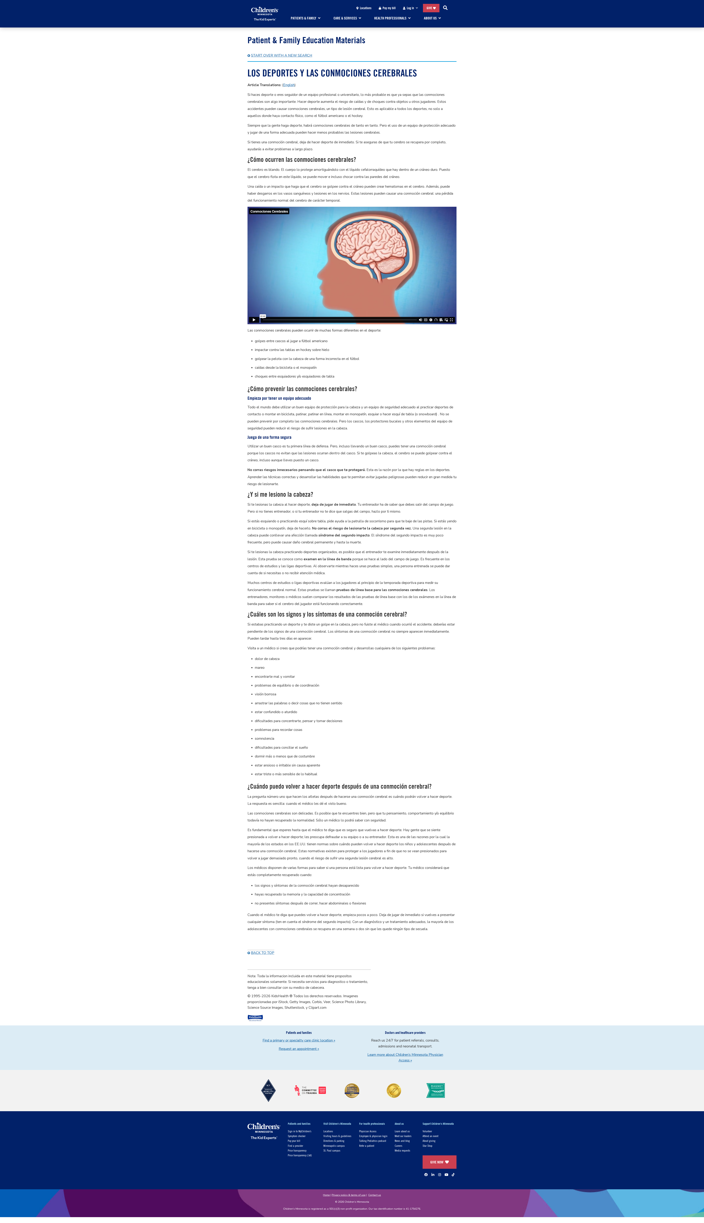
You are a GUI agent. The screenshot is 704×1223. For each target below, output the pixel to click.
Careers (398, 1145)
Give (429, 8)
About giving (429, 1140)
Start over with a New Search (281, 55)
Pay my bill (389, 8)
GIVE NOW (436, 1162)
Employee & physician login (373, 1136)
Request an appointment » (299, 1049)
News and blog (402, 1140)
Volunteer (427, 1131)
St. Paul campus (331, 1150)
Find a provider (295, 1145)
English (289, 85)
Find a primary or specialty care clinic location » (299, 1040)
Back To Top (262, 952)
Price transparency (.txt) (300, 1155)
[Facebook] (426, 1174)
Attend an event (430, 1136)
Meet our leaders (403, 1136)
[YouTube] (446, 1174)
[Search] (445, 8)
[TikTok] (453, 1174)
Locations (365, 8)
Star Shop (427, 1145)
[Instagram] (439, 1174)
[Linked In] (432, 1174)
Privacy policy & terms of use (349, 1195)
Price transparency (297, 1150)
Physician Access (367, 1131)
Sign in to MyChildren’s (299, 1131)
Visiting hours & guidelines (337, 1136)
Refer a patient (366, 1145)
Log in (410, 8)
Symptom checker (296, 1136)
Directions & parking (333, 1140)
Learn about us (402, 1131)
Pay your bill (294, 1140)
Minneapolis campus (334, 1145)
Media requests (402, 1150)
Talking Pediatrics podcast (372, 1140)
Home (326, 1195)
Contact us (374, 1195)
